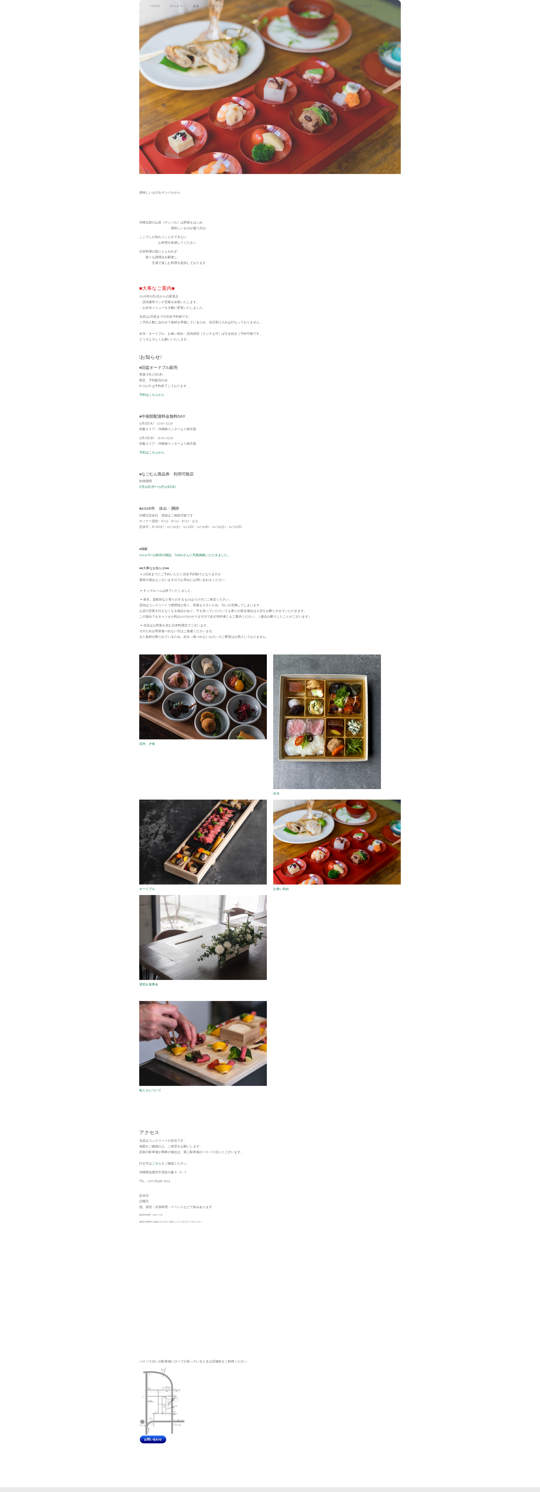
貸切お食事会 (148, 810)
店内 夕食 (147, 569)
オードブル (147, 715)
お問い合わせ (153, 1265)
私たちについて (150, 916)
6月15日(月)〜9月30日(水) (157, 312)
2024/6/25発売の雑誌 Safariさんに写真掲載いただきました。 (185, 381)
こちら (156, 989)
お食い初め (281, 715)
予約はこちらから (152, 220)
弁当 (276, 619)
